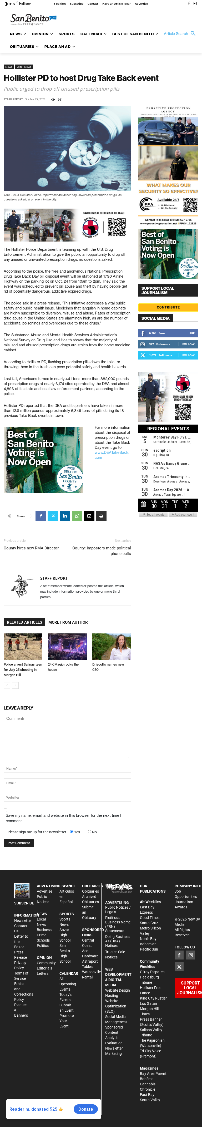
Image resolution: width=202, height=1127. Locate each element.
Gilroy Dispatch (152, 972)
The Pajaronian (152, 1040)
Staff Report (13, 99)
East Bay (147, 1094)
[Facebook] (189, 4)
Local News (24, 66)
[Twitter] (53, 516)
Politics (43, 945)
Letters (42, 973)
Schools (43, 940)
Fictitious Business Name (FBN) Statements (117, 924)
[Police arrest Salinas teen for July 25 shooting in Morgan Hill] (23, 646)
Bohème (146, 1079)
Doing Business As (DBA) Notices (117, 941)
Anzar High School (64, 935)
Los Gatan (148, 1003)
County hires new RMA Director (31, 548)
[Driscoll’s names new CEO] (111, 646)
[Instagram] (195, 4)
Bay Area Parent (153, 1073)
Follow (188, 344)
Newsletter (23, 920)
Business (44, 930)
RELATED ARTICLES (24, 622)
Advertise (44, 891)
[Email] (89, 516)
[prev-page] (7, 685)
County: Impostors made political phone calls (101, 551)
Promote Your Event (66, 1020)
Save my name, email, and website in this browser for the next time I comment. (63, 818)
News (8, 66)
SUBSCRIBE (24, 903)
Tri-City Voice (150, 1051)
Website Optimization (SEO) (115, 1006)
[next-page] (15, 685)
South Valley (150, 1100)
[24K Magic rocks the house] (67, 646)
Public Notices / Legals (118, 909)
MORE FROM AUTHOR (68, 622)
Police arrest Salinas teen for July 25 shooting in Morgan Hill (23, 669)
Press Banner (151, 1019)
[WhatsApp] (77, 516)
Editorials (44, 968)
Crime (41, 935)
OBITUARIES (92, 886)
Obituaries (90, 891)
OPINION (44, 958)
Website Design (117, 990)
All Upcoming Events (67, 984)
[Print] (101, 516)
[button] (181, 34)
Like (192, 333)
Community (46, 963)
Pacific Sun (149, 949)
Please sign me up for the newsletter (37, 832)
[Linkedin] (65, 516)
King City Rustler (153, 998)
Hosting (111, 995)
